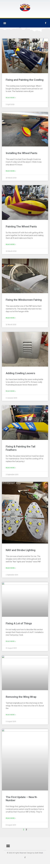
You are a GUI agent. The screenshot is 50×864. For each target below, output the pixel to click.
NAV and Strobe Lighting (20, 550)
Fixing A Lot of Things (19, 623)
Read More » (11, 98)
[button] (5, 23)
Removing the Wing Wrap (21, 696)
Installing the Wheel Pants (21, 153)
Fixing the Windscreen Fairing (24, 299)
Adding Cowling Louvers (20, 373)
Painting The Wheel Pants (21, 226)
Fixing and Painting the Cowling (24, 79)
